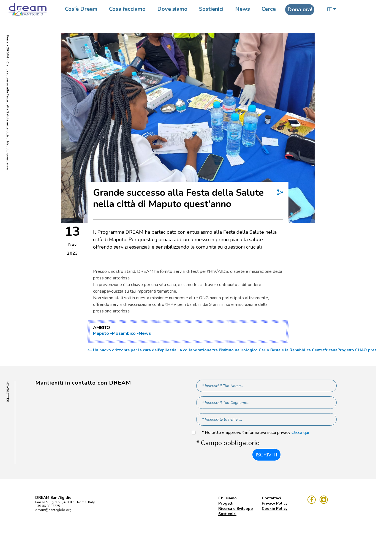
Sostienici (211, 9)
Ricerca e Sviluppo (235, 508)
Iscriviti (266, 454)
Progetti (225, 503)
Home (8, 39)
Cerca (268, 9)
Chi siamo (227, 498)
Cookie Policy (274, 508)
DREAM (8, 52)
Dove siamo (172, 9)
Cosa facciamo (127, 9)
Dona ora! (299, 9)
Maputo (101, 333)
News (242, 9)
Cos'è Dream (81, 9)
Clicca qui (300, 432)
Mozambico (124, 333)
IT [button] (329, 9)
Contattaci (271, 498)
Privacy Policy (274, 503)
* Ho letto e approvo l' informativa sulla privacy (255, 432)
